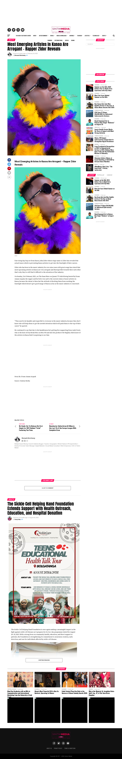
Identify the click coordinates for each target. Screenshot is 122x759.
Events (104, 35)
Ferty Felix (18, 519)
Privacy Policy (58, 748)
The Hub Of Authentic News (23, 35)
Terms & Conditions (69, 748)
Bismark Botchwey (20, 55)
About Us (49, 748)
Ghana (72, 40)
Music (52, 35)
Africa (67, 40)
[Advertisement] (61, 12)
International (59, 40)
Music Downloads (61, 35)
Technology (96, 35)
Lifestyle (87, 35)
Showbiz (71, 35)
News (34, 35)
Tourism (79, 35)
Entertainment (43, 35)
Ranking (50, 40)
